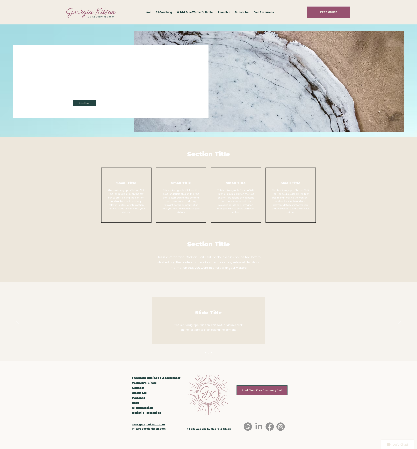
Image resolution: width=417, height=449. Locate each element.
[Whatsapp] (248, 426)
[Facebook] (270, 426)
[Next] (399, 321)
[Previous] (18, 321)
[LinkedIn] (259, 426)
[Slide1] (205, 352)
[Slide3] (211, 352)
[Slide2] (208, 352)
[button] (263, 12)
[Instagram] (280, 426)
